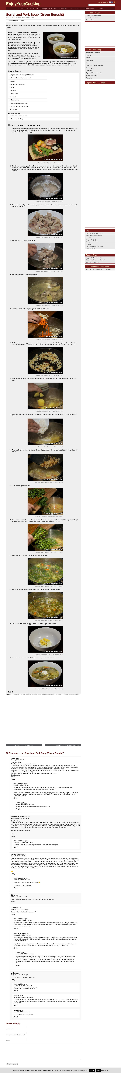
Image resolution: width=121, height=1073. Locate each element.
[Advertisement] (63, 92)
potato (52, 694)
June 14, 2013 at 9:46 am (22, 879)
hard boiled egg (29, 694)
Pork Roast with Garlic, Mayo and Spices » (63, 745)
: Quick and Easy (92, 17)
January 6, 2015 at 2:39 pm (22, 935)
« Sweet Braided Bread (24, 745)
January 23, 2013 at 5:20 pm (23, 920)
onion (35, 694)
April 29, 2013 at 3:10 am (19, 896)
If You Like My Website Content (94, 235)
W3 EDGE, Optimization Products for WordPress (98, 269)
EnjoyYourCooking (23, 3)
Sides (61, 8)
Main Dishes (53, 8)
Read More (104, 1070)
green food (22, 694)
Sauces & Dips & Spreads (75, 8)
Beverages (90, 8)
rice (56, 694)
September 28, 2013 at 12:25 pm (24, 997)
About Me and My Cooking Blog (94, 233)
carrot (15, 694)
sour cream (71, 694)
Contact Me (89, 237)
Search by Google (90, 248)
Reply (13, 779)
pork (49, 694)
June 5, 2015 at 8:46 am (21, 785)
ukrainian (77, 694)
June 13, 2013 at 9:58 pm (19, 856)
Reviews (89, 78)
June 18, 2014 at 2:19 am (22, 1012)
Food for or (93, 15)
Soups (44, 8)
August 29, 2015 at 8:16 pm (25, 804)
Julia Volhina (30, 17)
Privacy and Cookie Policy (93, 242)
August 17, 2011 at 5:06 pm (19, 975)
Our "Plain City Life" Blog (92, 262)
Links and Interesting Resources (94, 246)
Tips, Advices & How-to (94, 73)
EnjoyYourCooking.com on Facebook (95, 260)
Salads (38, 8)
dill (18, 694)
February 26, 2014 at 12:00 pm (20, 818)
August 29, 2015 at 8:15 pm (25, 954)
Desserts (99, 8)
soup (66, 694)
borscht (11, 694)
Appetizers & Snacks (26, 8)
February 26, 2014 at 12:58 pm (23, 842)
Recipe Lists (89, 244)
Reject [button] (98, 1070)
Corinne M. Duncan (18, 817)
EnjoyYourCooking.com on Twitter (94, 258)
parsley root (41, 694)
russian (59, 694)
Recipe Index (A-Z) (103, 2)
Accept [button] (92, 1070)
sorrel (63, 694)
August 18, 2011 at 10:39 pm (23, 985)
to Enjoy (90, 20)
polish (45, 694)
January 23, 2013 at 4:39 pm (20, 909)
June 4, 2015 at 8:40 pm (18, 760)
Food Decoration (91, 75)
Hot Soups (18, 17)
